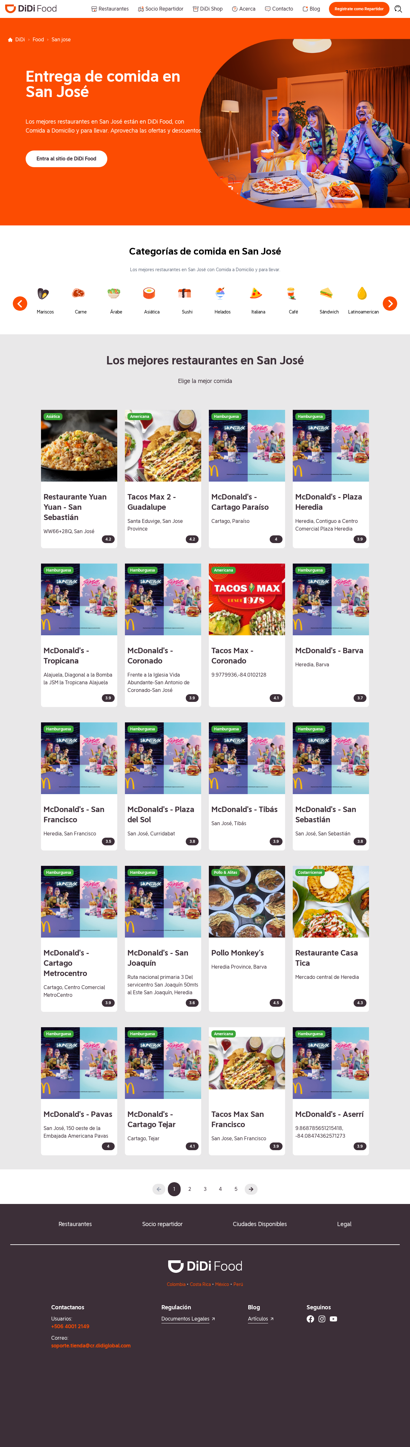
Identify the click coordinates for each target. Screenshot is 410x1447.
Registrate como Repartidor (359, 9)
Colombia (176, 1284)
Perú (238, 1284)
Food (38, 40)
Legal (344, 1224)
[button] (359, 9)
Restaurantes (75, 1224)
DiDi (20, 40)
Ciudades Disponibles (260, 1224)
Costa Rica (200, 1284)
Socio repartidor (162, 1224)
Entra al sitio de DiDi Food (66, 159)
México (222, 1284)
